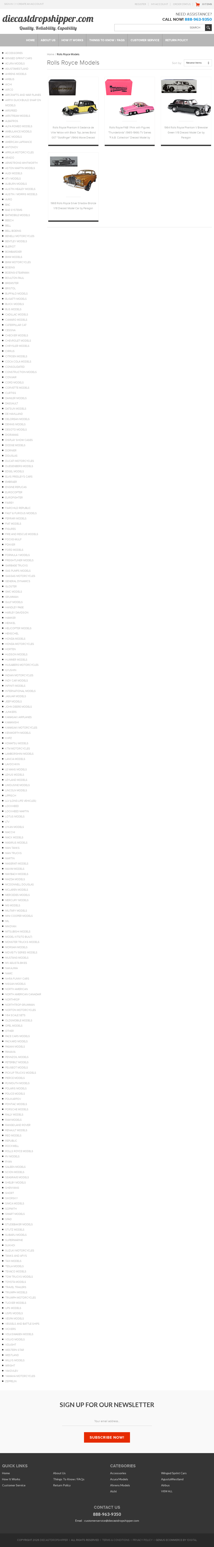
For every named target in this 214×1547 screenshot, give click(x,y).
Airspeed (11, 110)
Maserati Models (16, 863)
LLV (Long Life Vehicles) (20, 800)
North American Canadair (23, 994)
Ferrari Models (16, 518)
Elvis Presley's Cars (19, 476)
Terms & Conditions (116, 1540)
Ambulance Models (18, 131)
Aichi (8, 84)
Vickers (10, 1329)
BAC (7, 204)
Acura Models (15, 63)
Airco (9, 89)
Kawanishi (12, 722)
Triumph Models (16, 1292)
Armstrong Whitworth (21, 162)
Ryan (8, 1161)
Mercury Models (17, 900)
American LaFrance (18, 142)
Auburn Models (16, 183)
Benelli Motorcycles (19, 236)
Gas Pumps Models (18, 570)
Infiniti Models (15, 685)
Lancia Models (15, 759)
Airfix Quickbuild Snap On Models (23, 103)
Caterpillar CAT (16, 325)
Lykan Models (14, 827)
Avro (8, 199)
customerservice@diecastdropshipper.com (111, 1520)
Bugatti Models (16, 298)
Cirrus (10, 351)
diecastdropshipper (54, 1540)
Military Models (16, 910)
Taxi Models (13, 1261)
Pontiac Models (16, 1104)
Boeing (10, 267)
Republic (11, 1140)
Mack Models (14, 837)
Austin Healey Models (20, 189)
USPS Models (14, 1313)
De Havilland (14, 413)
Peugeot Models (16, 1067)
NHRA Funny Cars (17, 978)
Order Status (182, 4)
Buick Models (14, 304)
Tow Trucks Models (19, 1276)
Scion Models (14, 1172)
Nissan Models (15, 983)
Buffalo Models (16, 293)
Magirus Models (16, 842)
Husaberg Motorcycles (22, 664)
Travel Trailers (15, 1287)
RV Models (12, 1156)
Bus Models (13, 309)
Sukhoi (10, 1245)
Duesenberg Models (19, 466)
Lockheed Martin (17, 811)
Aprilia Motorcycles (19, 152)
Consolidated (15, 366)
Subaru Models (16, 1234)
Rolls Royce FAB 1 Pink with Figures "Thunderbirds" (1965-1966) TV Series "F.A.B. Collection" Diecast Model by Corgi (129, 133)
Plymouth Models (17, 1083)
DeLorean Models (17, 419)
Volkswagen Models (19, 1334)
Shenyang (12, 1187)
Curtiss (10, 393)
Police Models (15, 1093)
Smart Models (15, 1214)
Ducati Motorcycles (19, 461)
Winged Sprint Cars (18, 58)
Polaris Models (16, 1088)
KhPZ (8, 738)
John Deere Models (18, 706)
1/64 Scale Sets (15, 1015)
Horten (10, 649)
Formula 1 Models (17, 555)
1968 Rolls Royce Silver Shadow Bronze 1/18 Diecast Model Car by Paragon (73, 206)
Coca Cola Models (18, 361)
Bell (8, 225)
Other (9, 1031)
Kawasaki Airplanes (18, 717)
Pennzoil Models (17, 1057)
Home (50, 54)
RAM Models (13, 1119)
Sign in (8, 3)
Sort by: (177, 63)
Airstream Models (17, 115)
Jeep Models (13, 701)
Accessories (14, 53)
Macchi (10, 832)
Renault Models (16, 1130)
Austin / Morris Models (21, 194)
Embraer (11, 481)
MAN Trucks (13, 853)
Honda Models (15, 638)
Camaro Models (16, 319)
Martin (10, 858)
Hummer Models (16, 659)
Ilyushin (10, 670)
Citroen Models (16, 356)
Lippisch (10, 795)
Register (140, 4)
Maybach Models (16, 874)
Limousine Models (17, 785)
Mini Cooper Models (19, 915)
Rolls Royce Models (19, 1151)
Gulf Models (14, 602)
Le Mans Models (16, 769)
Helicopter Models (18, 628)
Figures (10, 529)
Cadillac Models (16, 314)
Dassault (11, 403)
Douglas (11, 455)
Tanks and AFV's (16, 1255)
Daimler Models (16, 398)
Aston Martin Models (20, 168)
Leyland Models (16, 780)
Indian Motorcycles (19, 675)
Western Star (14, 1350)
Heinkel (10, 623)
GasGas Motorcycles (20, 576)
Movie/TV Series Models (21, 952)
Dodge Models (15, 445)
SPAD (8, 1219)
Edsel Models (14, 471)
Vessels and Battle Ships (22, 1323)
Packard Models (16, 1041)
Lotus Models (15, 816)
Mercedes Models (17, 895)
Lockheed (12, 806)
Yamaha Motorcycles (20, 1376)
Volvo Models (15, 1339)
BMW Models (13, 257)
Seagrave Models (17, 1177)
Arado (9, 157)
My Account (159, 4)
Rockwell (12, 1146)
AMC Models (13, 136)
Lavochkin (12, 764)
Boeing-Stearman (17, 272)
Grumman (11, 596)
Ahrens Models (16, 74)
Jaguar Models (15, 696)
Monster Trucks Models (22, 942)
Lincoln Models (16, 790)
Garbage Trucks (16, 565)
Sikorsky (11, 1198)
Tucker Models (15, 1302)
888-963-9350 (198, 19)
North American (16, 989)
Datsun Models (15, 408)
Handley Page (14, 607)
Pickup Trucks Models (20, 1072)
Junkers (11, 712)
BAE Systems (13, 210)
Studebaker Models (19, 1224)
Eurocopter (13, 492)
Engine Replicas (16, 487)
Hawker (10, 617)
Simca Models (14, 1203)
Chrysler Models (17, 345)
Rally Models (14, 1114)
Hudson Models (16, 654)
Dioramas (12, 434)
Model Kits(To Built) (18, 936)
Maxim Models (14, 868)
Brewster (12, 283)
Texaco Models (15, 1271)
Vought (10, 1344)
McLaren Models (16, 889)
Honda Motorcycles (19, 644)
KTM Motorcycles (17, 748)
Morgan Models (16, 947)
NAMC (9, 973)
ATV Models (13, 178)
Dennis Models (15, 424)
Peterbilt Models (17, 1062)
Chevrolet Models (18, 340)
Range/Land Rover (18, 1125)
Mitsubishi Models (18, 931)
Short (9, 1193)
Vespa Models (14, 1318)
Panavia (10, 1051)
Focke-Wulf (13, 539)
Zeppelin (11, 1381)
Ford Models (14, 549)
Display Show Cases (19, 440)
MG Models (12, 905)
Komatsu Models (16, 743)
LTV (7, 821)
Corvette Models (17, 387)
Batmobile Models (17, 215)
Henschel (12, 633)
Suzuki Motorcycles (19, 1250)
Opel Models (14, 1025)
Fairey (9, 502)
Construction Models (21, 372)
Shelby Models (15, 1182)
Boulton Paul (14, 278)
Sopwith (11, 1208)
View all (166, 1491)
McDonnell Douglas (19, 884)
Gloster (11, 586)
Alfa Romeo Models (18, 126)
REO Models (13, 1135)
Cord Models (14, 382)
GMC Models (13, 591)
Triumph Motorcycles (20, 1297)
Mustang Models (17, 957)
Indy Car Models (16, 680)
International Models (20, 691)
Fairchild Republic (18, 508)
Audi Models (13, 173)
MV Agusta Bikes (16, 963)
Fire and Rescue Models (21, 534)
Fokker (10, 544)
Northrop (12, 999)
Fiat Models (13, 523)
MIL (7, 921)
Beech (9, 220)
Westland (12, 1355)
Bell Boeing (13, 230)
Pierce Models (15, 1078)
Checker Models (16, 335)
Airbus (9, 79)
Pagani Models (15, 1046)
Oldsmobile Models (18, 1020)
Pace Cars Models (17, 1036)
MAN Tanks (12, 847)
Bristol (10, 288)
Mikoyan (10, 926)
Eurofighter (14, 497)
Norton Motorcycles (20, 1010)
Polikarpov (13, 1098)
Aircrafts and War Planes (23, 94)
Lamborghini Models (19, 753)
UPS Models (13, 1308)
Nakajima (11, 968)
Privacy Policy (143, 1540)
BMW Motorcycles (18, 262)
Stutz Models (14, 1229)
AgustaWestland (16, 68)
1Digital (192, 1540)
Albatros (11, 121)
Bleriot (10, 246)
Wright (10, 1365)
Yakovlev (11, 1370)
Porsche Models (16, 1109)
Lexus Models (14, 774)
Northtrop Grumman (20, 1004)
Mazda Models (15, 879)
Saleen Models (15, 1166)
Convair (11, 377)
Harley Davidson (16, 612)
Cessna (10, 330)
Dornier (11, 450)
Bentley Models (16, 241)
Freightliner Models (19, 560)
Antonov (11, 147)
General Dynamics (17, 581)
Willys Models (15, 1360)
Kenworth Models (18, 732)
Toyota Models (15, 1282)
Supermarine (14, 1240)
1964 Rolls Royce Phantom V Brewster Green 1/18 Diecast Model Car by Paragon (186, 132)
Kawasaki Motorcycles (21, 727)
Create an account (30, 3)
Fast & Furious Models (21, 513)
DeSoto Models (16, 429)
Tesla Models (14, 1266)
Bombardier (13, 251)
